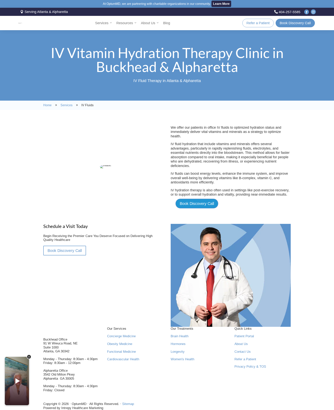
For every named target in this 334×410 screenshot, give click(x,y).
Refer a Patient (258, 23)
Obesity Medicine (119, 344)
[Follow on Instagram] (54, 399)
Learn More (221, 3)
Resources (124, 23)
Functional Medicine (121, 352)
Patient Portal (244, 336)
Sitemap (128, 404)
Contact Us (242, 352)
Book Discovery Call (295, 23)
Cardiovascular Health (123, 359)
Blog (166, 23)
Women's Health (182, 359)
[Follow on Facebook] (46, 399)
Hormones (178, 344)
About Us (148, 23)
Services (101, 23)
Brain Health (179, 336)
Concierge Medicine (121, 336)
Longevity (178, 352)
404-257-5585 (287, 12)
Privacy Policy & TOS (250, 366)
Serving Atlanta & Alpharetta (44, 12)
